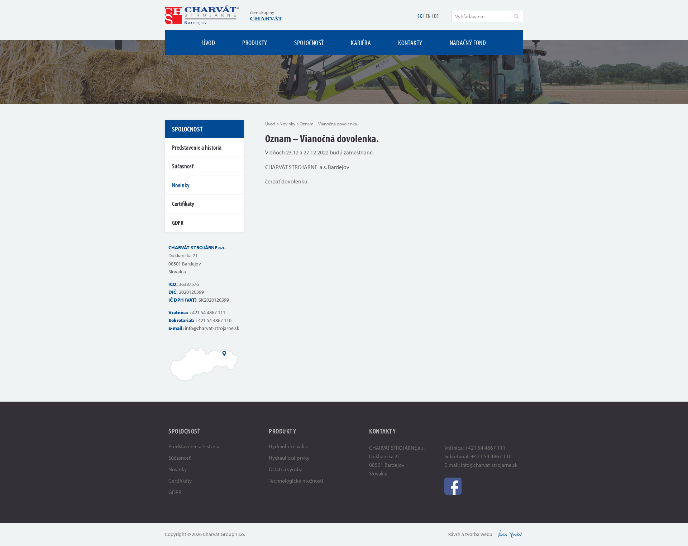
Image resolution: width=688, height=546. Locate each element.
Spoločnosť (309, 42)
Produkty (254, 42)
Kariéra (361, 42)
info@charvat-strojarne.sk (212, 328)
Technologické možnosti (296, 480)
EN (428, 16)
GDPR (177, 223)
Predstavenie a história (196, 147)
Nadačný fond (468, 42)
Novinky (287, 123)
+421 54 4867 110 (213, 320)
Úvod (208, 42)
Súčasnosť (183, 166)
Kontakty (410, 42)
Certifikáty (183, 204)
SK (419, 16)
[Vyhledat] (516, 16)
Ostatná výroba (285, 469)
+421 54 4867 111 (207, 312)
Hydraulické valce (289, 446)
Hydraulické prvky (289, 457)
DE (436, 16)
